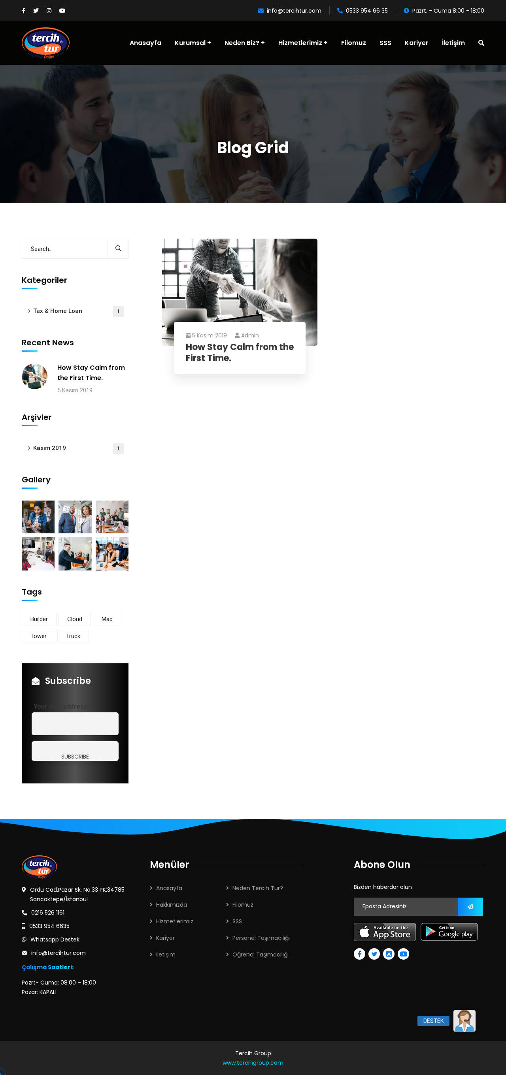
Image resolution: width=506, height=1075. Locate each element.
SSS (237, 921)
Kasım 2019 (76, 448)
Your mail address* (62, 706)
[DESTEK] (464, 1021)
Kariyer (165, 938)
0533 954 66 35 (367, 11)
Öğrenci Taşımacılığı (260, 954)
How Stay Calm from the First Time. (240, 353)
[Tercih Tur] (46, 43)
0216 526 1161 (47, 913)
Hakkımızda (171, 905)
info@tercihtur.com (294, 11)
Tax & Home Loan (76, 310)
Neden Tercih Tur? (257, 888)
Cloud (74, 619)
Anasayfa (169, 888)
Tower (38, 636)
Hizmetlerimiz (174, 921)
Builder (39, 619)
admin (250, 335)
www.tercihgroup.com (253, 1063)
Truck (73, 636)
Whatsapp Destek (54, 939)
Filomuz (242, 905)
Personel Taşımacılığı (261, 938)
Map (107, 619)
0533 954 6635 (49, 926)
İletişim (166, 954)
